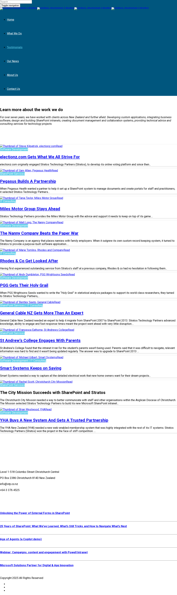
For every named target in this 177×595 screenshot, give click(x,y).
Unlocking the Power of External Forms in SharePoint (35, 513)
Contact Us (13, 88)
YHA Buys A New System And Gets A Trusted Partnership (54, 420)
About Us (12, 75)
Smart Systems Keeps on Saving (30, 368)
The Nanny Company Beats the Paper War (39, 233)
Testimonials (14, 47)
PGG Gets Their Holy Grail (24, 285)
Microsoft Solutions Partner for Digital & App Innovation (36, 565)
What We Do (14, 33)
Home (10, 19)
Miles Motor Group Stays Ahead (30, 208)
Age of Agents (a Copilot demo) (21, 539)
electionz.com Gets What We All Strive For (40, 157)
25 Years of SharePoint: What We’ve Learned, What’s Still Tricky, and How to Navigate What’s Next (63, 526)
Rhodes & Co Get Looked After (29, 260)
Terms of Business (11, 496)
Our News (13, 61)
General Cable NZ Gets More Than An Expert (41, 313)
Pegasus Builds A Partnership (28, 181)
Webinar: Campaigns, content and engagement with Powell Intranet (44, 552)
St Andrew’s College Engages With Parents (40, 340)
